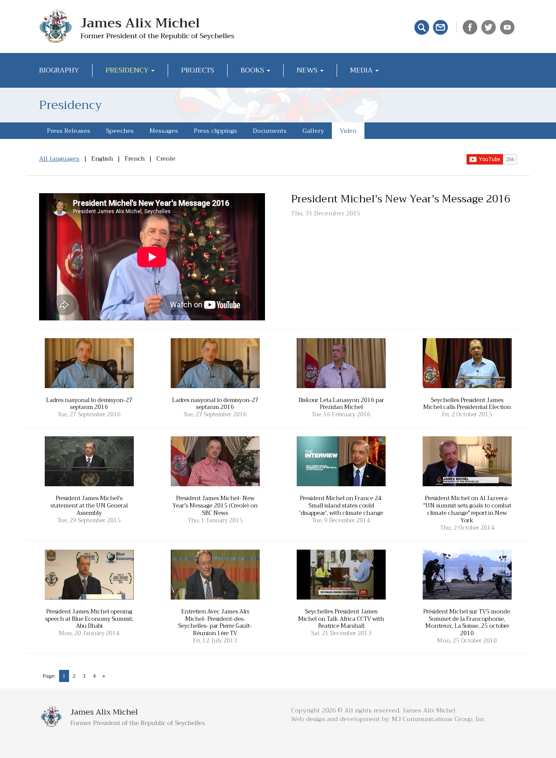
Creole (165, 158)
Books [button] (253, 70)
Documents (270, 130)
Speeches (120, 130)
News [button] (308, 70)
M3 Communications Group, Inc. (439, 719)
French (135, 158)
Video (348, 130)
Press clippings (215, 130)
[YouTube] (508, 26)
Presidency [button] (128, 70)
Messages (163, 130)
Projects (197, 70)
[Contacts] (441, 26)
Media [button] (362, 70)
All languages (59, 158)
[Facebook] (471, 26)
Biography (59, 70)
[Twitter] (489, 26)
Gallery (313, 130)
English (102, 158)
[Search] (422, 26)
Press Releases (68, 130)
